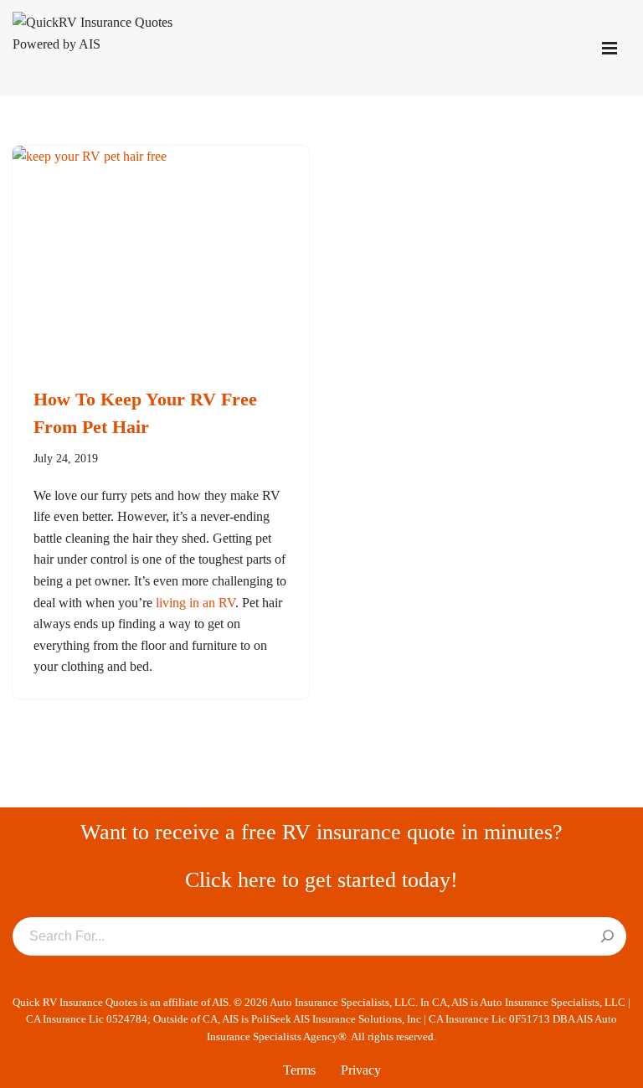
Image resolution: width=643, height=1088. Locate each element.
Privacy (361, 1070)
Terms (299, 1070)
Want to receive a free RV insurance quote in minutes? (321, 832)
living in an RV (195, 603)
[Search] (607, 937)
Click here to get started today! (321, 880)
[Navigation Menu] (609, 48)
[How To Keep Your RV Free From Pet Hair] (161, 257)
